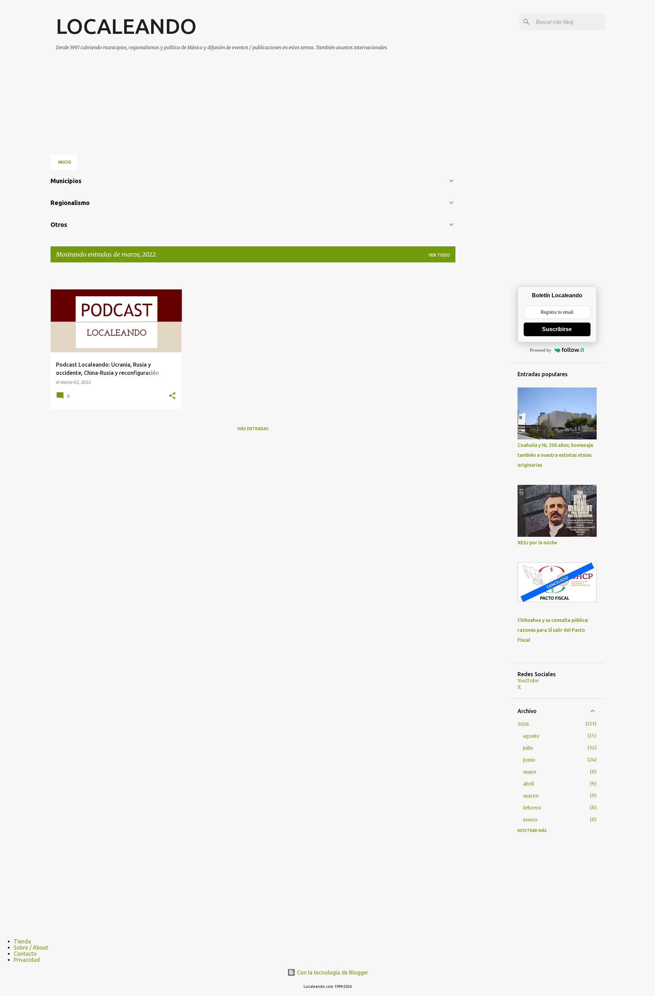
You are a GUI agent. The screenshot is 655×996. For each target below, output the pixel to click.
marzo (531, 796)
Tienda (22, 941)
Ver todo (439, 255)
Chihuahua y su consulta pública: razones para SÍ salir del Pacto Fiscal (553, 630)
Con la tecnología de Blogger (331, 972)
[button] (172, 396)
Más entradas (252, 428)
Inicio (64, 162)
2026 (523, 724)
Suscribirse (557, 329)
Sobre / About (31, 947)
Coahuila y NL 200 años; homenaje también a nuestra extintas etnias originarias (555, 455)
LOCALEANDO (126, 26)
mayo (529, 772)
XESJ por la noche (537, 542)
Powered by (540, 350)
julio (528, 748)
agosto (531, 736)
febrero (532, 808)
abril (528, 784)
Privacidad (27, 960)
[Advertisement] (221, 100)
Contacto (25, 954)
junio (529, 760)
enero (530, 820)
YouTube (528, 681)
